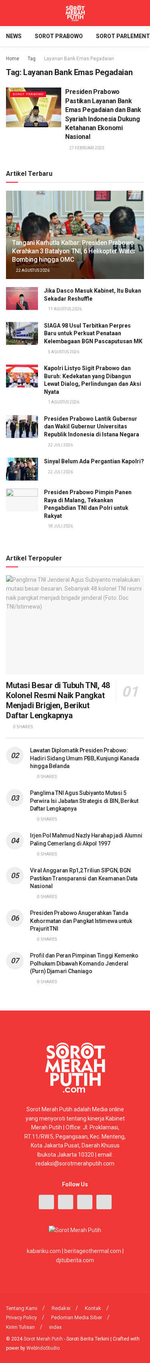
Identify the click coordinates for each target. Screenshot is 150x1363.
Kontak (93, 1308)
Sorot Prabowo (59, 36)
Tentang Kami (21, 1308)
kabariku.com (44, 1251)
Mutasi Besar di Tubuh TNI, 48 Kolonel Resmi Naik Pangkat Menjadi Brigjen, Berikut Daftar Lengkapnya (58, 700)
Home (12, 58)
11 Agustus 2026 (64, 309)
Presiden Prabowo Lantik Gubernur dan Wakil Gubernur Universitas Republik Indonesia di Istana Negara (91, 427)
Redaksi (61, 1308)
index (55, 1327)
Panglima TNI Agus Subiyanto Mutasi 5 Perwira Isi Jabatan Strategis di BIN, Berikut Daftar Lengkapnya (84, 801)
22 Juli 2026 (60, 445)
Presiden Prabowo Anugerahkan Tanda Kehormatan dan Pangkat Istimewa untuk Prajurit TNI (81, 921)
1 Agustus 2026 (63, 402)
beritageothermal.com (92, 1251)
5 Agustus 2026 (63, 352)
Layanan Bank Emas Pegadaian (79, 58)
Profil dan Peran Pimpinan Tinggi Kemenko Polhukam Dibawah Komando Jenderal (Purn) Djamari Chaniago (84, 963)
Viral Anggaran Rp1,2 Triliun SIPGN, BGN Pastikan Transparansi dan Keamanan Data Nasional (84, 878)
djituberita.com (75, 1260)
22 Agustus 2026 (32, 270)
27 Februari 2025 (86, 148)
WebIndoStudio (43, 1348)
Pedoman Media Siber (76, 1317)
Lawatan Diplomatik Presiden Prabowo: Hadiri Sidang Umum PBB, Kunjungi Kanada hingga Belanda (84, 758)
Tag (32, 58)
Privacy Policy (21, 1317)
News (14, 36)
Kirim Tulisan (20, 1327)
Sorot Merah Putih (43, 1339)
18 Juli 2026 (60, 526)
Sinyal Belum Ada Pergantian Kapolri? (94, 461)
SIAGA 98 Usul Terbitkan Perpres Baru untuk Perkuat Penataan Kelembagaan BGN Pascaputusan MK (93, 333)
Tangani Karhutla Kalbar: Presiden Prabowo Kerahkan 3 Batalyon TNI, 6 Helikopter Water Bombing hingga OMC (73, 251)
